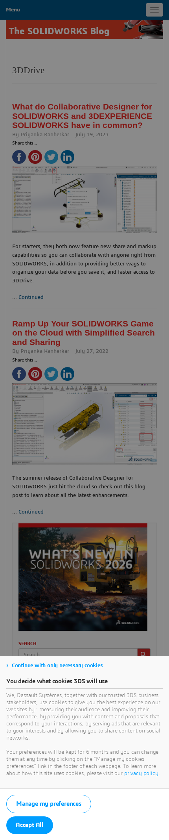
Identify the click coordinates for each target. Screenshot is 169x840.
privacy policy (141, 773)
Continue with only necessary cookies (57, 665)
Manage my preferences (48, 804)
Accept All (30, 825)
